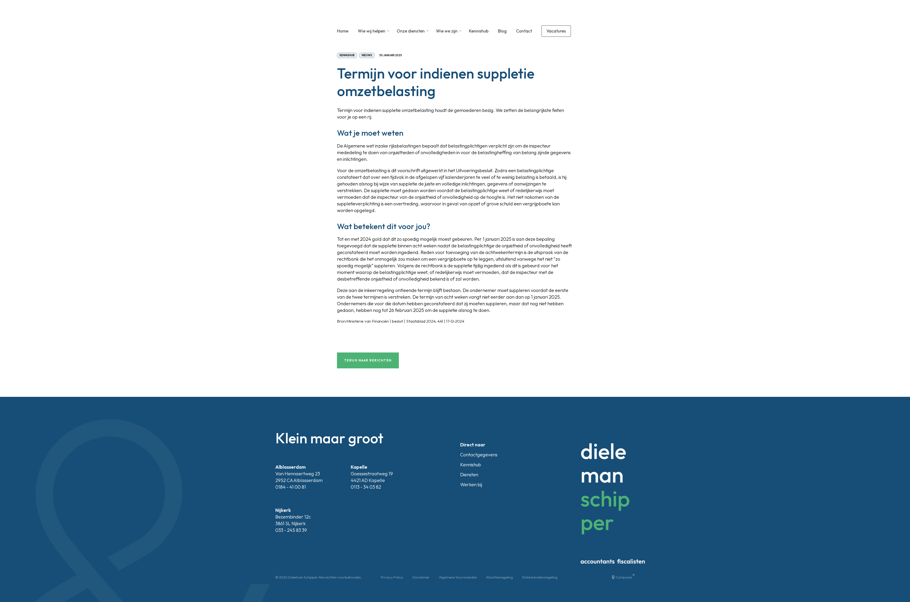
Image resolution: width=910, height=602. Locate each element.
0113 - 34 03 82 (366, 487)
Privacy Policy (392, 577)
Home (342, 31)
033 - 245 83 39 (291, 530)
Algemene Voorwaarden (458, 577)
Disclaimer (421, 577)
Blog (502, 31)
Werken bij (471, 484)
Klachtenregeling (500, 577)
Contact (524, 31)
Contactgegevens (478, 455)
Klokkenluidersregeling (539, 577)
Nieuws (367, 55)
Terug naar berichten (368, 360)
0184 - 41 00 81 (290, 487)
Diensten (469, 474)
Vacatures (556, 31)
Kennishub (478, 31)
